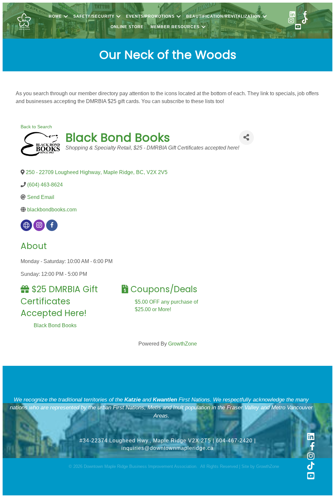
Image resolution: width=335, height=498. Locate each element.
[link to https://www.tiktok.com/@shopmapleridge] (305, 21)
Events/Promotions (150, 16)
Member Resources (175, 27)
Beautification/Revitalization (223, 16)
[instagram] (39, 225)
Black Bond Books (55, 325)
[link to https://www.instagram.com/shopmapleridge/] (291, 21)
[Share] (246, 137)
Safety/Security (94, 16)
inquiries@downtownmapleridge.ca (167, 448)
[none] (26, 225)
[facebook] (52, 225)
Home (55, 16)
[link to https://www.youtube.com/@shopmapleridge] (298, 27)
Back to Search (36, 126)
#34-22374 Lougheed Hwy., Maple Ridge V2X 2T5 (145, 440)
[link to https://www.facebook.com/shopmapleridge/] (305, 15)
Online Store (127, 27)
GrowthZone (182, 344)
